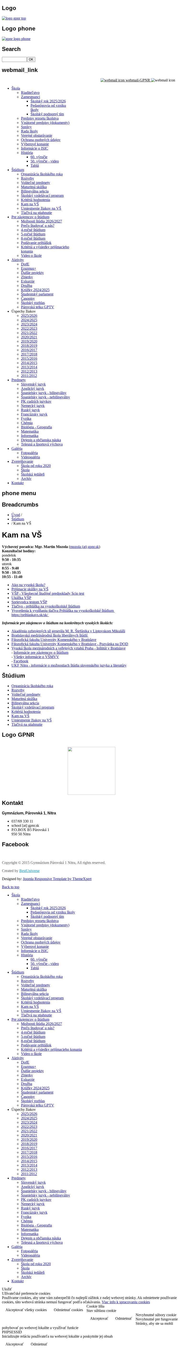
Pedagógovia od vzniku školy (52, 912)
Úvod (15, 515)
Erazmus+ (28, 268)
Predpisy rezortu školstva (40, 118)
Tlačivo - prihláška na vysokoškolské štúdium (45, 606)
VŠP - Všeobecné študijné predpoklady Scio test (47, 593)
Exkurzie (28, 281)
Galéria (16, 449)
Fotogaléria (29, 453)
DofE (25, 264)
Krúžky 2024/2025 (35, 290)
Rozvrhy (27, 178)
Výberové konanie (35, 144)
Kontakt (17, 483)
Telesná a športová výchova (42, 444)
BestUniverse (29, 871)
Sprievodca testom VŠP (29, 602)
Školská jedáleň (33, 474)
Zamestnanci (30, 97)
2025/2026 (29, 316)
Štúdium (17, 170)
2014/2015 (29, 363)
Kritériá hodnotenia (35, 200)
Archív (26, 479)
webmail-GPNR (138, 80)
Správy (26, 127)
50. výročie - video (44, 161)
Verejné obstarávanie (36, 135)
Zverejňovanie (22, 461)
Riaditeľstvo (30, 93)
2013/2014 (29, 367)
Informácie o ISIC (34, 148)
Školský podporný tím (47, 114)
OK (31, 59)
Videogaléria (30, 457)
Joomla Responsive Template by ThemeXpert (57, 879)
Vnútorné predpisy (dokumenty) (45, 123)
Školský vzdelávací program (42, 195)
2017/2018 (29, 354)
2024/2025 (29, 320)
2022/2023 (29, 328)
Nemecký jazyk (33, 406)
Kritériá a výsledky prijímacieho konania (51, 1049)
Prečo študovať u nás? (37, 225)
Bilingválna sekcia (35, 191)
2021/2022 (29, 333)
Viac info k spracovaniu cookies (126, 1302)
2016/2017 (29, 350)
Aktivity (17, 260)
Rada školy (29, 131)
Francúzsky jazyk (34, 414)
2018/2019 (29, 346)
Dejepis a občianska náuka (41, 440)
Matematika (30, 431)
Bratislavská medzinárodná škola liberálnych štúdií (49, 635)
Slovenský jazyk (33, 384)
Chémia (27, 423)
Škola (15, 88)
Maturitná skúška (34, 187)
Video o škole (31, 256)
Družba (26, 286)
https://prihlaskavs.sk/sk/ (30, 615)
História (27, 153)
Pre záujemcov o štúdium (30, 217)
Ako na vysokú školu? (28, 585)
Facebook (21, 661)
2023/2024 (29, 324)
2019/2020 (29, 341)
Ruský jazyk (30, 410)
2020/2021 (29, 337)
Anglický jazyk (32, 388)
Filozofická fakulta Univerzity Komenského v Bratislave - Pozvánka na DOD (69, 644)
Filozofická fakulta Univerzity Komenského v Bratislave (53, 640)
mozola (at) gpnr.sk (84, 547)
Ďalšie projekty (32, 273)
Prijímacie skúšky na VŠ (29, 589)
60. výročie (38, 157)
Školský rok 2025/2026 (48, 101)
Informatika (29, 436)
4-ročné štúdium (33, 230)
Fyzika (26, 418)
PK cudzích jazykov (36, 401)
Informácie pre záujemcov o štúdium (41, 652)
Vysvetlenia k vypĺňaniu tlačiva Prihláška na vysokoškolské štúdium (63, 611)
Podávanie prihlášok (36, 243)
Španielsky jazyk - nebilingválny (45, 397)
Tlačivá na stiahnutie (36, 213)
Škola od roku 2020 (36, 466)
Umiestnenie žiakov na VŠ (41, 208)
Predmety (18, 380)
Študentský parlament (37, 294)
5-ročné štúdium (33, 234)
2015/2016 (29, 358)
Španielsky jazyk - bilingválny (43, 393)
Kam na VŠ (30, 204)
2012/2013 (29, 371)
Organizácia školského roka (42, 174)
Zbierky (27, 277)
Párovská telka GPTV (37, 307)
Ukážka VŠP (21, 598)
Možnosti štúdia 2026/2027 (41, 221)
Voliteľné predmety (35, 183)
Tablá (34, 165)
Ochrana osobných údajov (41, 140)
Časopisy (28, 298)
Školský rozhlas (33, 303)
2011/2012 (29, 376)
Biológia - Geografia (36, 427)
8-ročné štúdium (33, 238)
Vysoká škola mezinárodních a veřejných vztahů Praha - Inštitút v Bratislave (68, 648)
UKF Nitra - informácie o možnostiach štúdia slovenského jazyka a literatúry (69, 665)
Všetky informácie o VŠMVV (36, 657)
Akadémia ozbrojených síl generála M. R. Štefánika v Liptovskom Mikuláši (68, 631)
